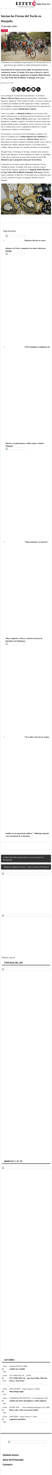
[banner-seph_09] (8, 957)
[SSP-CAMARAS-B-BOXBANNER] (26, 934)
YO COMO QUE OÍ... (17, 1375)
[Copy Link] (38, 89)
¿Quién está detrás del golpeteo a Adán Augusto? (28, 1401)
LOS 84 (4, 30)
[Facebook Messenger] (33, 89)
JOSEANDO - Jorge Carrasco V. (21, 1417)
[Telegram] (28, 89)
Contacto (7, 1464)
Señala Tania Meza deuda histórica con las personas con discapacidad (23, 858)
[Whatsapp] (23, 89)
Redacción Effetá (8, 83)
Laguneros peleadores (17, 1419)
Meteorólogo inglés (16, 1392)
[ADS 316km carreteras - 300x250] (26, 892)
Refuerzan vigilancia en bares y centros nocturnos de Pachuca (26, 867)
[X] (18, 89)
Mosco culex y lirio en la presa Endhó (23, 1410)
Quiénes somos (11, 1455)
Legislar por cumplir (17, 1369)
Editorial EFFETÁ (16, 1366)
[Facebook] (13, 89)
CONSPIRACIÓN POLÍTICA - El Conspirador (26, 1398)
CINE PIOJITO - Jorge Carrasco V (21, 1389)
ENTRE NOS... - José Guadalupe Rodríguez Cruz (27, 1407)
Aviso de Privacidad (13, 1459)
